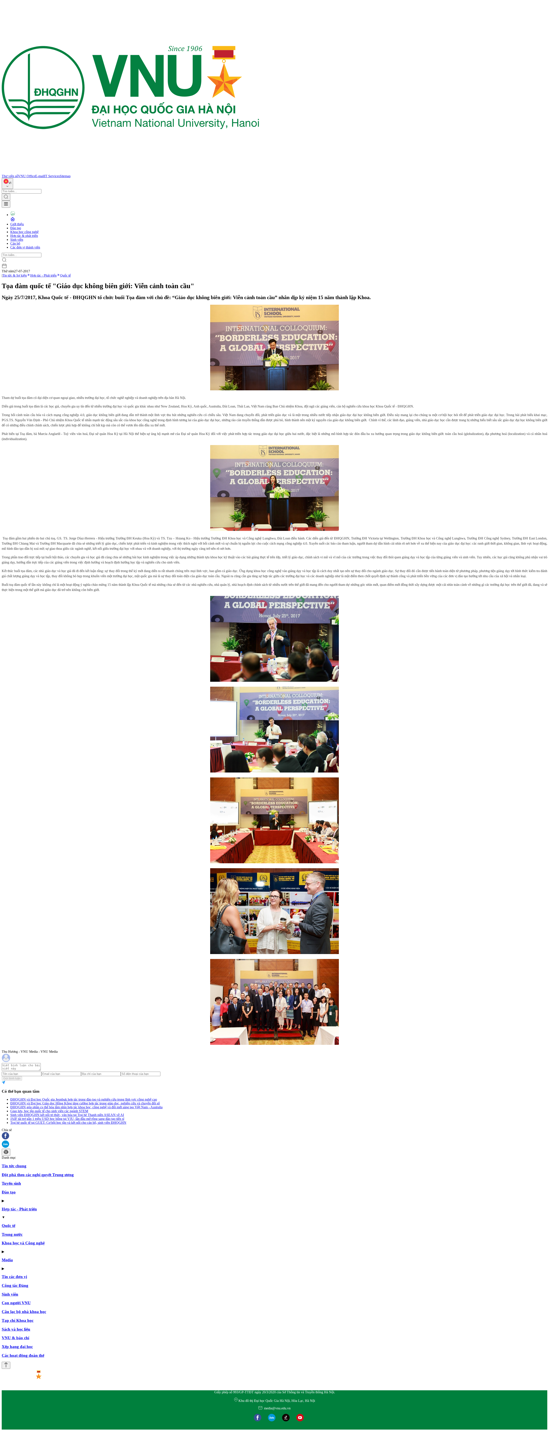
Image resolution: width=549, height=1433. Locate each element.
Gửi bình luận (11, 1078)
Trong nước (12, 1234)
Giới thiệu (17, 224)
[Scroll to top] (6, 1365)
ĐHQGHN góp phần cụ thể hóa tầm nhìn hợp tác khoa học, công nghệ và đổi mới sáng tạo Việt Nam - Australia (86, 1107)
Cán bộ (15, 243)
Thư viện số (10, 176)
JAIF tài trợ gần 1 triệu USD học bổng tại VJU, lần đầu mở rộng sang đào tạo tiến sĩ (67, 1119)
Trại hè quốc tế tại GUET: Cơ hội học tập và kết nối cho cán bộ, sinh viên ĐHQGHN (68, 1122)
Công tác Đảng (15, 1285)
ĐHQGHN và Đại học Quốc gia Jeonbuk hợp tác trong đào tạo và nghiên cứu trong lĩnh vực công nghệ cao (83, 1099)
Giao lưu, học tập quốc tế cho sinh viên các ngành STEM (49, 1111)
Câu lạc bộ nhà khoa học (24, 1311)
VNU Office (26, 176)
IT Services (52, 176)
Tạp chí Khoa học (17, 1320)
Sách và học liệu (16, 1329)
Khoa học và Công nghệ (23, 1243)
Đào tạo (15, 228)
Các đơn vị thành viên (25, 247)
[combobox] (7, 183)
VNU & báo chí (15, 1338)
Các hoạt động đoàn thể (23, 1355)
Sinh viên (16, 239)
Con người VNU (16, 1303)
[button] (274, 1136)
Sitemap (65, 176)
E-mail (39, 176)
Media (7, 1260)
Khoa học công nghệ (24, 232)
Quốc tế (65, 275)
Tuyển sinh (11, 1183)
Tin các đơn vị (14, 1276)
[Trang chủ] (130, 172)
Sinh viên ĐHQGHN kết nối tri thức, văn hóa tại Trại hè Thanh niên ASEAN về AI (67, 1115)
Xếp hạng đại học (17, 1346)
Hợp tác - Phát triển (43, 275)
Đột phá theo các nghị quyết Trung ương (38, 1174)
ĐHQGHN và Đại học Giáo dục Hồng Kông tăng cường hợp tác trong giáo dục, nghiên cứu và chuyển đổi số (85, 1103)
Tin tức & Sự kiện (14, 275)
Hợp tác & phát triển (24, 236)
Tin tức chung (14, 1166)
